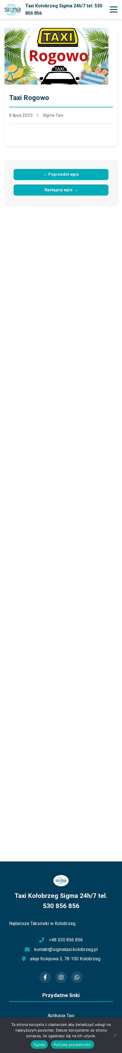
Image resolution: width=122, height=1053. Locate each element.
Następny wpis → (61, 190)
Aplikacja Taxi (61, 1015)
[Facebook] (45, 977)
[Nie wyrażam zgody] (115, 1035)
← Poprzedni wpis (61, 174)
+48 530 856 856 (66, 940)
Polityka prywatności (72, 1044)
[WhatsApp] (77, 977)
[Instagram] (61, 977)
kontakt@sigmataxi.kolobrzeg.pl (66, 949)
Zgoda (39, 1044)
